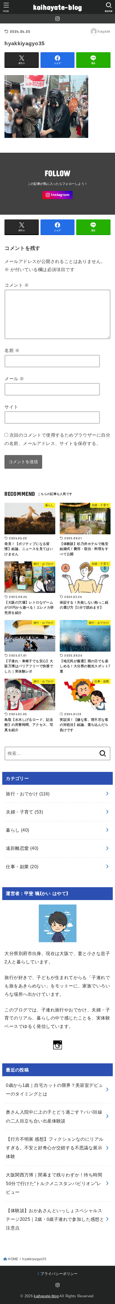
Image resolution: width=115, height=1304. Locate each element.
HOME (13, 1259)
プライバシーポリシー (59, 1274)
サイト (11, 406)
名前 (12, 350)
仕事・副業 (22, 866)
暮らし (17, 829)
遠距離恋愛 (22, 848)
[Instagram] (57, 18)
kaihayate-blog (57, 7)
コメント (16, 285)
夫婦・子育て (24, 811)
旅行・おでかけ (27, 793)
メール (14, 378)
